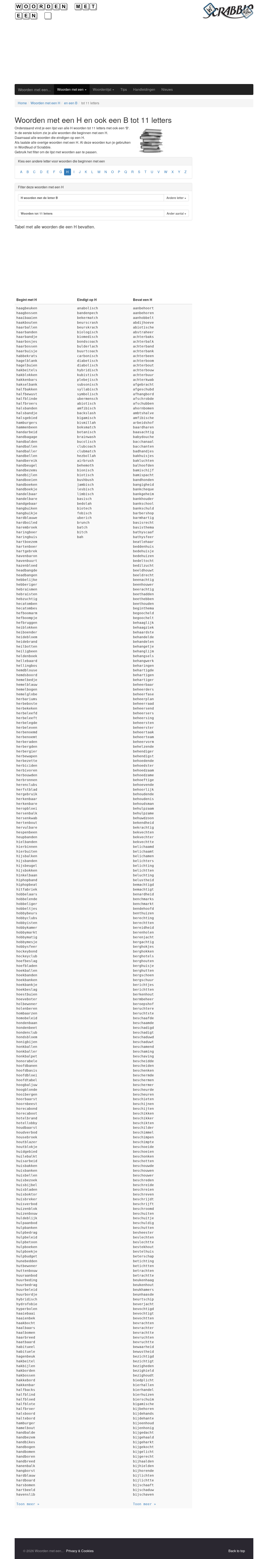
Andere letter (175, 198)
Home (22, 103)
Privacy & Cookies (80, 1550)
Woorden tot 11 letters (37, 213)
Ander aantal (175, 213)
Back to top (236, 1550)
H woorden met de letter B (39, 198)
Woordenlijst (102, 89)
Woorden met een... (34, 89)
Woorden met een (70, 89)
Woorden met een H (45, 103)
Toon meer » (27, 1504)
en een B (70, 103)
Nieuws (167, 89)
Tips (123, 89)
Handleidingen (144, 89)
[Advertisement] (134, 52)
